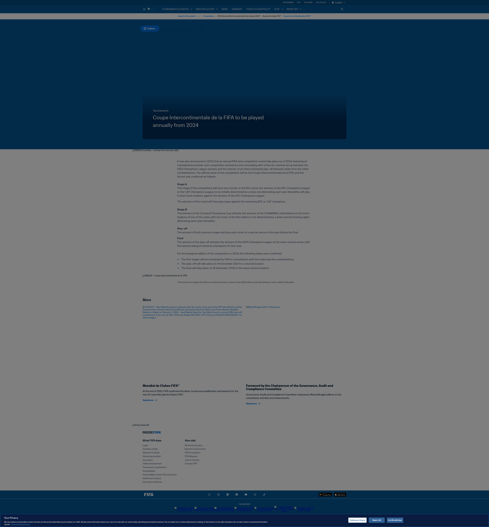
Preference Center (357, 520)
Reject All (377, 520)
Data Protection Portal (20, 524)
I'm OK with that (395, 520)
